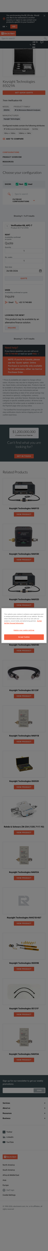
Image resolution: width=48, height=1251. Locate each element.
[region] (24, 625)
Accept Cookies (24, 637)
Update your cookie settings (24, 630)
